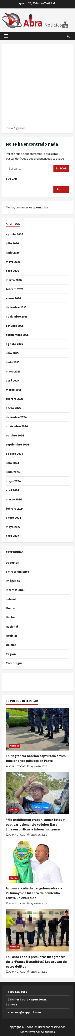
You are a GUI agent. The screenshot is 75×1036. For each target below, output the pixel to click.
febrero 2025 (14, 399)
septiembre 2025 (17, 335)
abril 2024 (12, 490)
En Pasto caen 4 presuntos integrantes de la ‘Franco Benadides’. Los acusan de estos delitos (36, 962)
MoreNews (27, 1032)
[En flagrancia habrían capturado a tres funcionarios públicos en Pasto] (37, 729)
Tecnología (14, 663)
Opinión (11, 645)
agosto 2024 (14, 453)
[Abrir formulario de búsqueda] (68, 36)
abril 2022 (12, 536)
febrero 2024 (14, 508)
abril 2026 (12, 271)
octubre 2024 (15, 435)
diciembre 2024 (16, 417)
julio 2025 (12, 353)
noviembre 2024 (17, 426)
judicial (11, 599)
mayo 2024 (13, 481)
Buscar (11, 178)
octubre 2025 (15, 326)
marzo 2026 (14, 280)
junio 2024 (12, 472)
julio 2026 (12, 243)
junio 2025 (12, 362)
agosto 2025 (14, 344)
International (15, 590)
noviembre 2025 (17, 316)
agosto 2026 (14, 234)
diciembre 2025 (16, 307)
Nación (11, 617)
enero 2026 (13, 298)
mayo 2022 (13, 527)
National (12, 626)
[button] (6, 36)
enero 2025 (13, 408)
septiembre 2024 (17, 444)
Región (11, 654)
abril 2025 (12, 380)
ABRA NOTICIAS (16, 766)
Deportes (12, 562)
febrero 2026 (14, 289)
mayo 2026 (13, 262)
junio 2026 (12, 252)
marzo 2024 (14, 499)
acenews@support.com (24, 1012)
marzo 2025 (14, 390)
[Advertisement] (37, 86)
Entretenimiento (17, 571)
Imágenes (13, 581)
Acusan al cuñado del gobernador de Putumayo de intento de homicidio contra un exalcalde (34, 893)
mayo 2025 (13, 371)
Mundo (10, 608)
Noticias (12, 635)
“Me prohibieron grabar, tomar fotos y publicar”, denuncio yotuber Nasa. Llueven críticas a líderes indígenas (35, 824)
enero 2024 (13, 517)
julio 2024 (12, 463)
